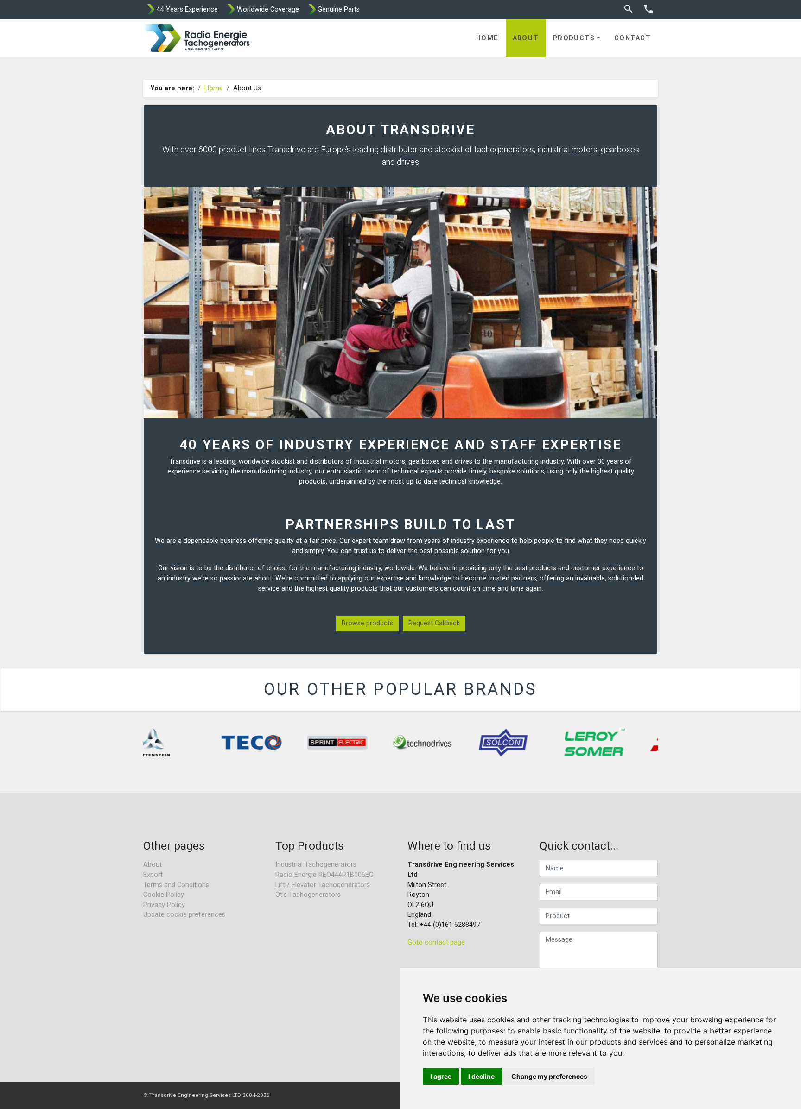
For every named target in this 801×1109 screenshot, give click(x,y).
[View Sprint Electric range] (310, 742)
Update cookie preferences (184, 915)
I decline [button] (481, 1076)
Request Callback (434, 623)
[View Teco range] (224, 742)
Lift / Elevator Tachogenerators (322, 885)
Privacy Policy (164, 905)
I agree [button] (440, 1076)
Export (153, 875)
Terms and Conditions (176, 885)
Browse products (367, 623)
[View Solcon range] (475, 742)
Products (574, 38)
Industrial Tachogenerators (315, 865)
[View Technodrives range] (395, 742)
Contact (632, 38)
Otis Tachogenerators (308, 895)
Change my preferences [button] (549, 1076)
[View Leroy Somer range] (567, 742)
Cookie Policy (163, 895)
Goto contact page (436, 942)
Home (487, 38)
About (526, 38)
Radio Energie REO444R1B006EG (324, 875)
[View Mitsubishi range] (653, 742)
